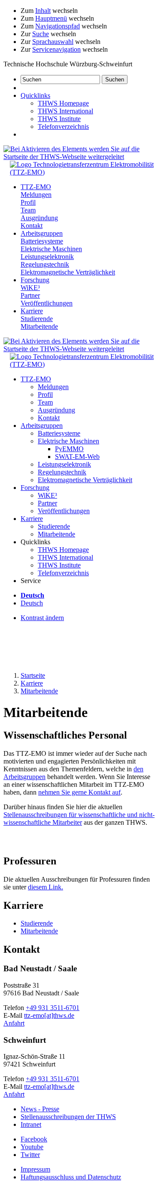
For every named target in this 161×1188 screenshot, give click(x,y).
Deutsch (32, 603)
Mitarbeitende (39, 326)
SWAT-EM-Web (77, 456)
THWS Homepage (63, 103)
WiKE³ (30, 287)
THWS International (65, 111)
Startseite (33, 675)
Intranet (31, 1124)
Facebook (34, 1139)
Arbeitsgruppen (42, 233)
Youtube (32, 1147)
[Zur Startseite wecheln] (84, 172)
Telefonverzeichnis (63, 126)
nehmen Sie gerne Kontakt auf (79, 792)
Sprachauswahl (52, 41)
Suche (40, 33)
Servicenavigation (56, 49)
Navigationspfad (57, 26)
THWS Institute (59, 118)
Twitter (30, 1154)
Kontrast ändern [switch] (42, 617)
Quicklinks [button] (35, 95)
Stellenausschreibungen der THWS (68, 1116)
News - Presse (40, 1109)
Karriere (32, 311)
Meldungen (36, 194)
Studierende (37, 318)
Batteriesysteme (42, 241)
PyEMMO (69, 448)
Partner (30, 295)
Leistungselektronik (47, 256)
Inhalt (43, 10)
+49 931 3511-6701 (52, 1007)
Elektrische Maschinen (51, 249)
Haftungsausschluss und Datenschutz (71, 1177)
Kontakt (32, 225)
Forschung (35, 280)
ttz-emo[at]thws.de (49, 1015)
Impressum (35, 1169)
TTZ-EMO (36, 186)
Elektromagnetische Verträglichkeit (68, 272)
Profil (28, 202)
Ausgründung (39, 217)
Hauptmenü (51, 18)
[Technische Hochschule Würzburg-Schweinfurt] (80, 156)
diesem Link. (45, 887)
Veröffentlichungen (47, 303)
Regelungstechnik (45, 264)
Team (28, 210)
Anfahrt (13, 1023)
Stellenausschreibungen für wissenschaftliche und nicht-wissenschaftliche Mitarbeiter (79, 818)
